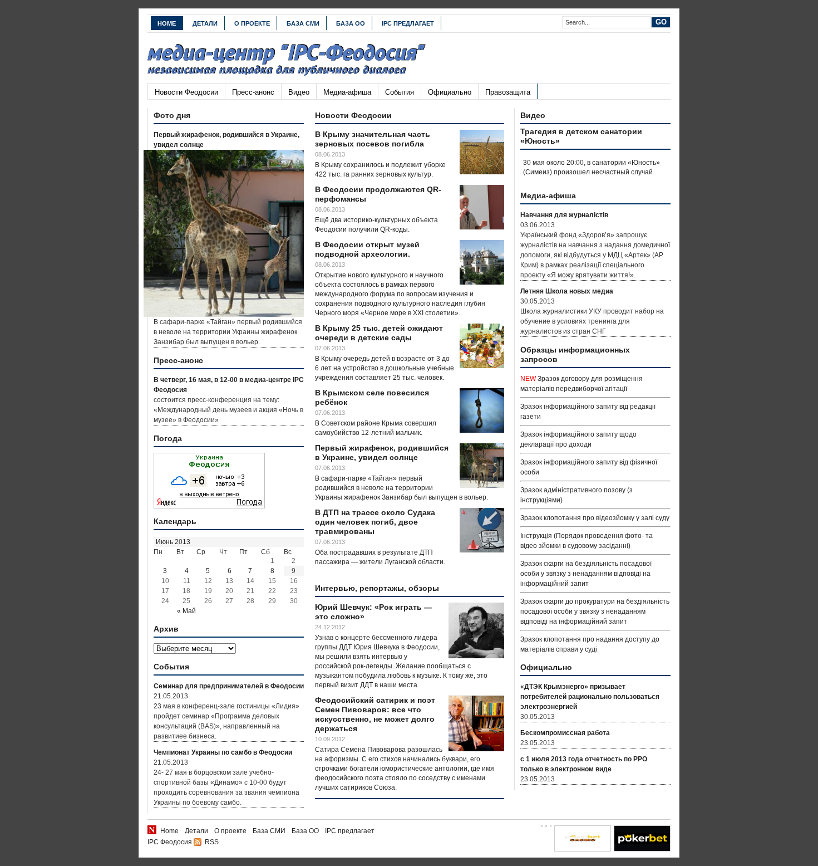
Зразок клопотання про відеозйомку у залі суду (594, 518)
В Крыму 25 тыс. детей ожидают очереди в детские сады (379, 333)
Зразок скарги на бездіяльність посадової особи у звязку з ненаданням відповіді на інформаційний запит (586, 574)
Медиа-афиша (347, 92)
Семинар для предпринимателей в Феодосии (229, 686)
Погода (168, 438)
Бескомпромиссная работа (565, 733)
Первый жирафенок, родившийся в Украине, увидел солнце (382, 452)
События (399, 92)
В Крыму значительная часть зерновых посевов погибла (372, 139)
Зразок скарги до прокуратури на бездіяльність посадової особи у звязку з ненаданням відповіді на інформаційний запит (594, 611)
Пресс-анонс (253, 92)
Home (166, 23)
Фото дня (172, 115)
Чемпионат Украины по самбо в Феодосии (223, 752)
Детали (205, 23)
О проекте (252, 23)
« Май (186, 611)
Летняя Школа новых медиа (566, 291)
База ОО (350, 23)
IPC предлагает (408, 23)
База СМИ (303, 23)
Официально (449, 92)
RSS (212, 842)
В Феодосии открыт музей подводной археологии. (367, 249)
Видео (298, 92)
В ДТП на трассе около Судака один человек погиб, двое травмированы (375, 522)
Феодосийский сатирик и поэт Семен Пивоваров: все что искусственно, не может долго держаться (375, 714)
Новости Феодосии (186, 92)
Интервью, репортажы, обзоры (377, 588)
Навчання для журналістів (564, 215)
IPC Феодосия (169, 842)
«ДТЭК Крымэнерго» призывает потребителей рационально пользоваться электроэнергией (589, 697)
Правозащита (507, 92)
